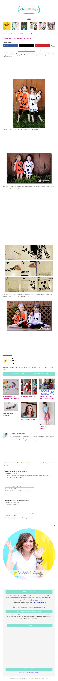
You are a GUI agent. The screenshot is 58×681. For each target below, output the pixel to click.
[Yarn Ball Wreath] (29, 387)
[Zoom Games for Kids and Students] (47, 387)
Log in (46, 678)
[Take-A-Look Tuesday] (11, 407)
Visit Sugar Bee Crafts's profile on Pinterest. (29, 672)
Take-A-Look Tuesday (8, 414)
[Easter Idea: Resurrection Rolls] (51, 26)
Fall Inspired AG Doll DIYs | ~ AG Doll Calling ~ (16, 500)
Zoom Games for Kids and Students (46, 398)
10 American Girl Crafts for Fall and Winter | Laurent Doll (19, 487)
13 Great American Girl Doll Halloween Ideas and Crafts (19, 514)
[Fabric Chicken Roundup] (33, 26)
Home (4, 34)
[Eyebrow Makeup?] (29, 410)
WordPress (41, 678)
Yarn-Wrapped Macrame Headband (11, 398)
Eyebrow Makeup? (28, 420)
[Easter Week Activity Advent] (24, 26)
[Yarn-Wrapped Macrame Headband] (11, 387)
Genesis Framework (33, 678)
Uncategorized (9, 34)
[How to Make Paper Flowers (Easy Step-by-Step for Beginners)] (6, 26)
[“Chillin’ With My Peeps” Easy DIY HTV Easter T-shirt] (15, 26)
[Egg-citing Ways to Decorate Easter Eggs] (42, 26)
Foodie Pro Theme (23, 678)
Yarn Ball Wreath (28, 397)
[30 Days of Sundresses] (47, 413)
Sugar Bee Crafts (29, 11)
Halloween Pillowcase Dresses (26, 51)
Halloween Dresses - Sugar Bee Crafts (15, 471)
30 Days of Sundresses (43, 428)
